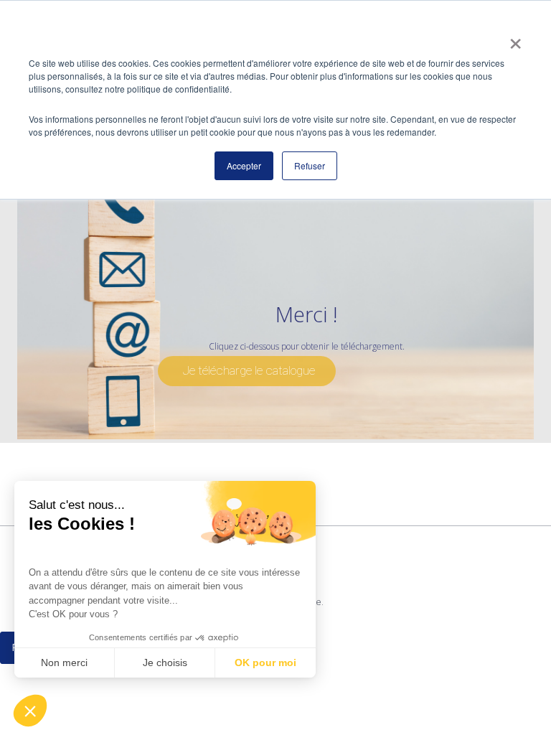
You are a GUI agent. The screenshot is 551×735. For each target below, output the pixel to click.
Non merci (64, 662)
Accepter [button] (244, 165)
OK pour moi (265, 662)
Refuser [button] (309, 165)
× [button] (515, 39)
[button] (30, 710)
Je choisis (165, 662)
